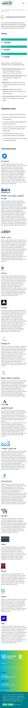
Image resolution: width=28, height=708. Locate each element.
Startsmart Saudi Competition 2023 (18, 9)
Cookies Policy (20, 696)
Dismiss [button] (10, 704)
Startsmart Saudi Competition (6, 9)
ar (26, 3)
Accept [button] (5, 704)
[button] (17, 704)
